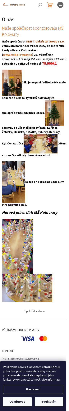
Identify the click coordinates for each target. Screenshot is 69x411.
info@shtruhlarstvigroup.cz (23, 359)
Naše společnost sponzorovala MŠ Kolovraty (32, 31)
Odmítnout (17, 402)
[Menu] (60, 5)
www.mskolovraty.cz (17, 55)
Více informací (51, 380)
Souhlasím (49, 402)
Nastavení (33, 389)
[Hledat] (40, 5)
